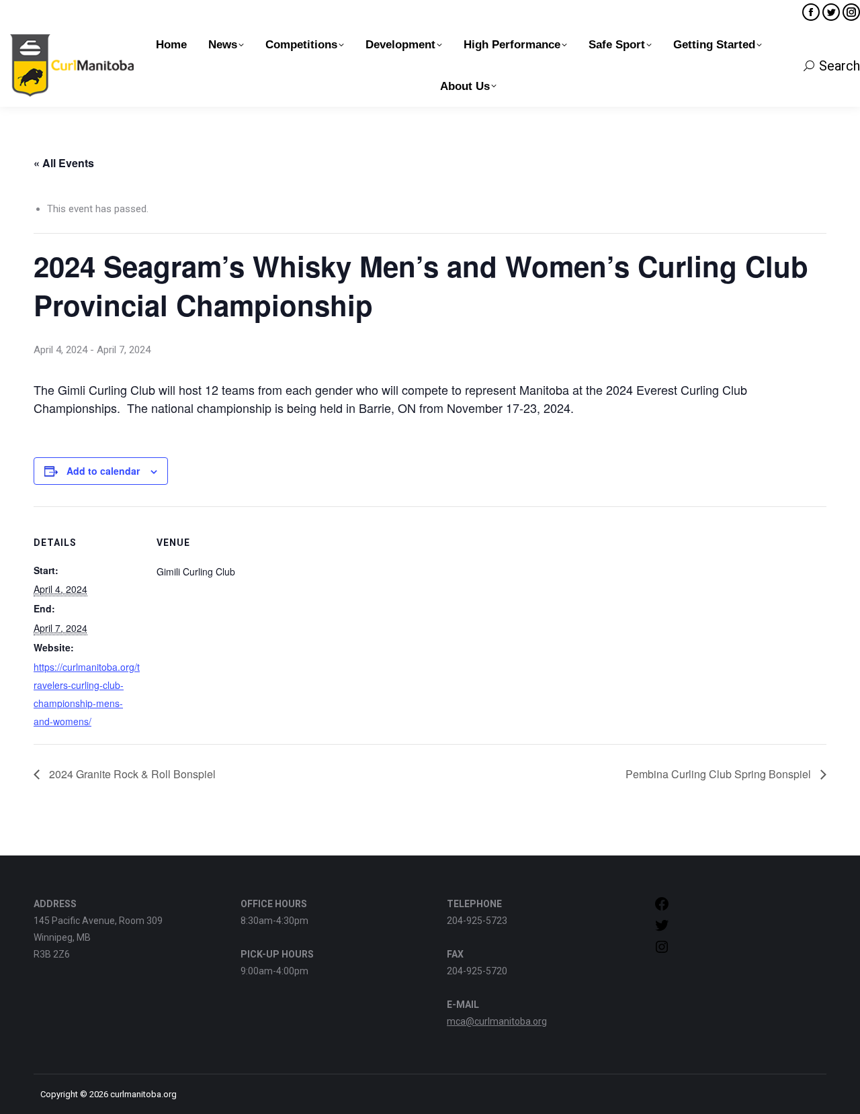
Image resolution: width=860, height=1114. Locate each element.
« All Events (64, 163)
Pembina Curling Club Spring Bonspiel (720, 774)
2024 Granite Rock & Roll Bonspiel (131, 774)
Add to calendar (103, 470)
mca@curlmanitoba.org (497, 1021)
